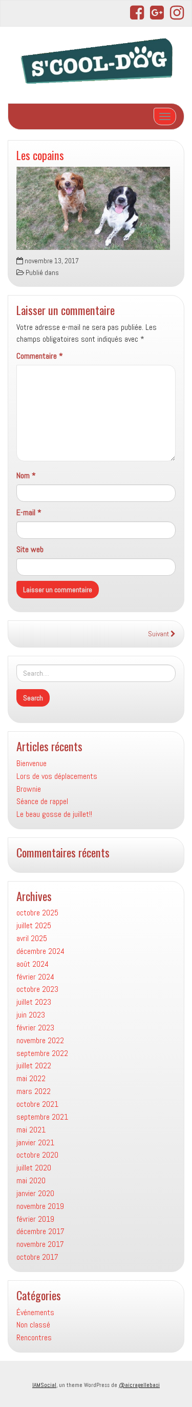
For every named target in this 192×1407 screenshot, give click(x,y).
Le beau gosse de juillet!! (54, 814)
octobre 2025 (37, 912)
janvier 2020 (35, 1193)
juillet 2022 (33, 1065)
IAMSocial (44, 1385)
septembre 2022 (42, 1053)
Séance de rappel (42, 801)
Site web (30, 549)
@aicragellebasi (139, 1385)
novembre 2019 (40, 1206)
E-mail (28, 512)
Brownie (28, 789)
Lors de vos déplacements (56, 776)
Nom (26, 475)
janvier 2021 (35, 1142)
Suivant (159, 634)
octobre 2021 (37, 1104)
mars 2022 (33, 1091)
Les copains (40, 154)
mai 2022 (31, 1078)
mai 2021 (31, 1129)
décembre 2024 (40, 951)
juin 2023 (30, 1014)
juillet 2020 (33, 1167)
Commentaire (39, 355)
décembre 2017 (40, 1231)
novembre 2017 (40, 1244)
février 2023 (35, 1027)
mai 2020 (31, 1180)
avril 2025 (31, 938)
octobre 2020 (37, 1154)
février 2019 (35, 1219)
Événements (35, 1312)
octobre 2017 (37, 1257)
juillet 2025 (33, 925)
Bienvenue (31, 763)
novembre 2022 (40, 1040)
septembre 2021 (42, 1116)
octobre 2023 (37, 989)
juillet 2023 (33, 1001)
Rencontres (34, 1337)
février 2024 (35, 976)
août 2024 (32, 964)
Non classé (33, 1324)
